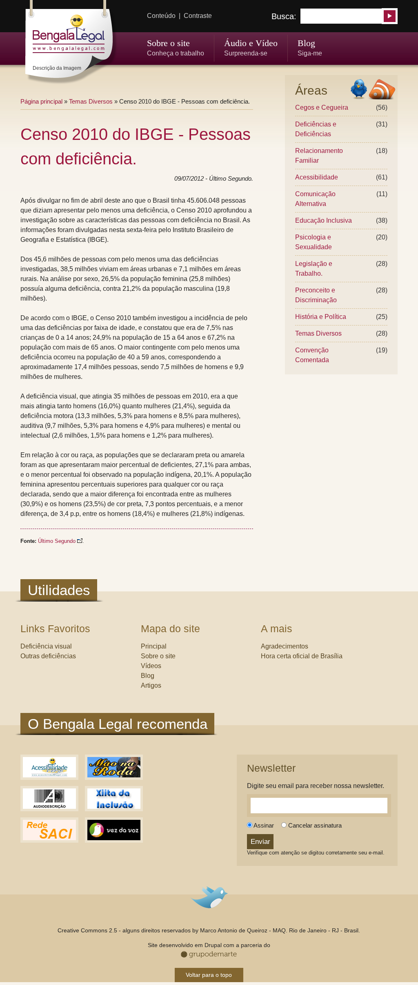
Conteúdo (161, 15)
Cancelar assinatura (314, 825)
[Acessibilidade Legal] (49, 777)
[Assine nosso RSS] (381, 90)
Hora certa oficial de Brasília (301, 656)
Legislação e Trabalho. (313, 268)
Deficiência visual (46, 646)
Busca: (285, 16)
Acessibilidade (316, 177)
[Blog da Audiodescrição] (49, 809)
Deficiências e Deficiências (315, 129)
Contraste (198, 15)
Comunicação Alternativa (315, 198)
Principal (154, 646)
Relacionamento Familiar (319, 155)
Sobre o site (168, 43)
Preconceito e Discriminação (316, 295)
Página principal (41, 101)
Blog (306, 43)
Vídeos (151, 665)
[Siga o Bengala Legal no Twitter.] (359, 90)
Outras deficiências (48, 656)
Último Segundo (57, 541)
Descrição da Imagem (57, 68)
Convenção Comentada (312, 355)
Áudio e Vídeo (251, 43)
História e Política (320, 316)
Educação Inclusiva (323, 220)
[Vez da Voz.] (114, 840)
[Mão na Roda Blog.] (114, 777)
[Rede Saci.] (49, 840)
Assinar (263, 825)
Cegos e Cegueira (321, 107)
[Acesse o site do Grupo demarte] (209, 956)
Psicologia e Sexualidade (313, 242)
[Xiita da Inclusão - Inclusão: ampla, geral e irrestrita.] (114, 809)
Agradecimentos (284, 646)
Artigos (151, 685)
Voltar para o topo (209, 975)
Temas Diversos (318, 333)
